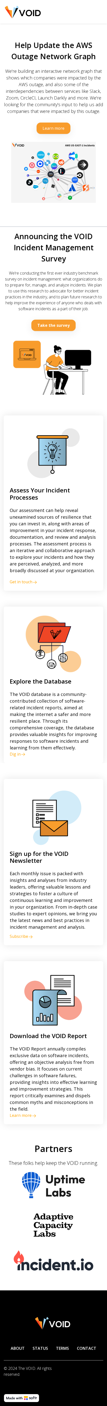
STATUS (40, 1348)
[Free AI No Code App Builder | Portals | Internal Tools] (21, 1398)
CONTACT (86, 1348)
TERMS (62, 1348)
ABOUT (18, 1348)
